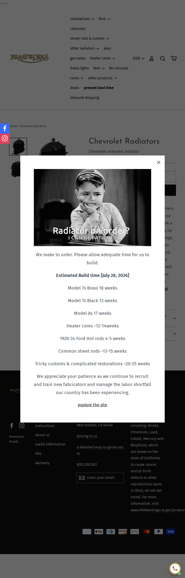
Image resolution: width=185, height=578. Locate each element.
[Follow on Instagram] (4, 139)
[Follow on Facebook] (4, 128)
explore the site (92, 404)
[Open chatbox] (175, 568)
